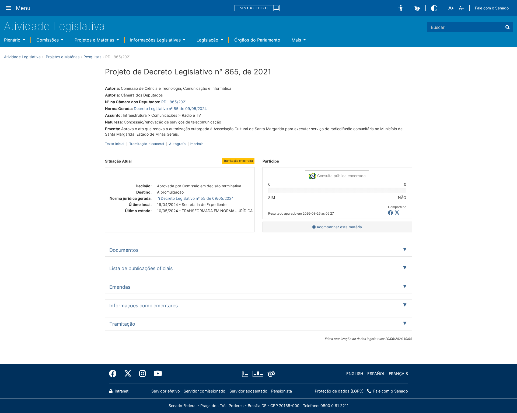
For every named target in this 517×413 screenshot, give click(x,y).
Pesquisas (92, 56)
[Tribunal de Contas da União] (270, 373)
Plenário (13, 40)
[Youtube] (156, 373)
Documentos (123, 250)
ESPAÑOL (376, 373)
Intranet (121, 391)
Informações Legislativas (156, 40)
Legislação (208, 40)
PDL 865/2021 (174, 101)
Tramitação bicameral (146, 144)
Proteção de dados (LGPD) (339, 391)
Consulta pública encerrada (341, 175)
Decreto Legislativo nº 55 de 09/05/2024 (170, 108)
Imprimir (196, 144)
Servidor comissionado (204, 391)
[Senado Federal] (257, 8)
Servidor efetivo (165, 391)
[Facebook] (114, 373)
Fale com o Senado (492, 8)
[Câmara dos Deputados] (246, 373)
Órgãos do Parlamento (257, 40)
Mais (297, 40)
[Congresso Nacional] (257, 373)
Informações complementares (143, 305)
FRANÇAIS (398, 373)
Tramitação (122, 324)
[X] (397, 213)
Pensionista (281, 391)
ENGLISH (354, 373)
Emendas (119, 287)
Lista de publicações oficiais (141, 268)
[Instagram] (142, 373)
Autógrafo (177, 144)
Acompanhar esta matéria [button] (339, 227)
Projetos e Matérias (95, 40)
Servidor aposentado (248, 391)
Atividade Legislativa (54, 26)
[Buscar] (507, 27)
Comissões (48, 40)
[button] (400, 8)
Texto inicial (115, 144)
